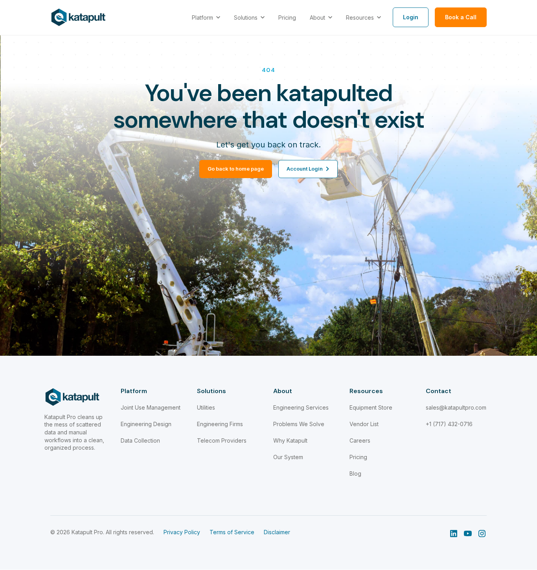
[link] (78, 17)
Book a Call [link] (460, 17)
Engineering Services (301, 407)
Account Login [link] (305, 168)
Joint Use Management (150, 407)
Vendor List (364, 424)
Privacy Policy (182, 532)
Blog (355, 473)
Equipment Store (370, 407)
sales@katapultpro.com (456, 407)
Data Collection (140, 440)
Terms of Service (232, 532)
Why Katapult (290, 440)
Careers (359, 440)
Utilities (206, 407)
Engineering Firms (220, 424)
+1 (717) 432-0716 (449, 424)
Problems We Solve (298, 424)
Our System (288, 457)
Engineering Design (146, 424)
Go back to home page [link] (236, 168)
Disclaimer (277, 532)
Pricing (358, 457)
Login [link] (410, 17)
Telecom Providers (221, 440)
